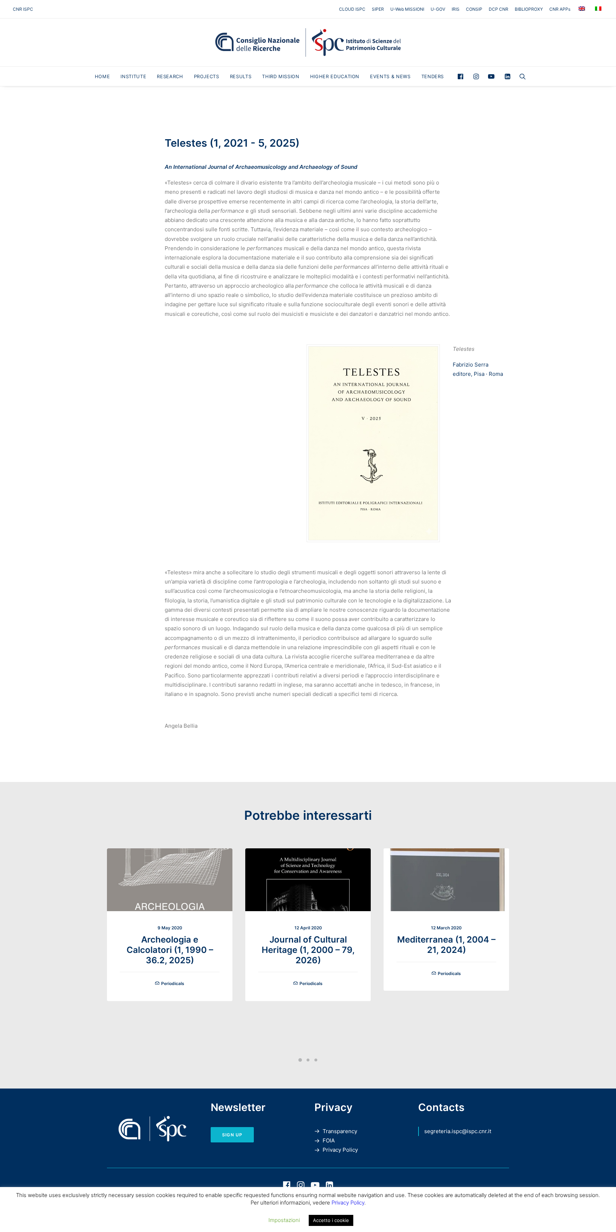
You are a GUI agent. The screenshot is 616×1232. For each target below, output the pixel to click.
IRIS (456, 9)
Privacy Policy (340, 1149)
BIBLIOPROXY (529, 9)
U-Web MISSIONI (407, 9)
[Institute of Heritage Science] (307, 42)
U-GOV (438, 9)
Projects (206, 76)
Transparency (340, 1131)
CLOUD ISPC (352, 9)
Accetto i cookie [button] (331, 1220)
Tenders (432, 76)
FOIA (329, 1140)
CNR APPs (559, 9)
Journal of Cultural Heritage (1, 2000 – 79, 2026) (308, 949)
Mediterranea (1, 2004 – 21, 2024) (446, 944)
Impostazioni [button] (284, 1220)
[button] (462, 76)
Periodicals (172, 983)
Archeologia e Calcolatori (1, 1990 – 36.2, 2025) (170, 949)
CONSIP (474, 9)
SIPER (378, 9)
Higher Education (334, 76)
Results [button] (241, 76)
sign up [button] (232, 1134)
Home (102, 76)
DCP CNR (498, 9)
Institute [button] (133, 76)
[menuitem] (353, 9)
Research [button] (170, 76)
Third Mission (280, 76)
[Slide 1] (300, 1060)
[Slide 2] (308, 1060)
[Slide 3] (316, 1060)
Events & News (390, 76)
